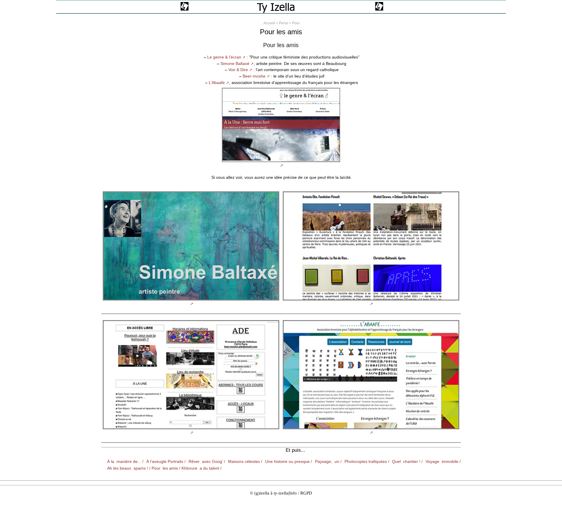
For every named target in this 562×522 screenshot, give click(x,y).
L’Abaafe (217, 82)
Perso (283, 23)
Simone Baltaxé (234, 63)
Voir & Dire (238, 69)
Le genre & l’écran (224, 57)
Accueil (269, 23)
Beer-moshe (254, 76)
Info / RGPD (300, 492)
